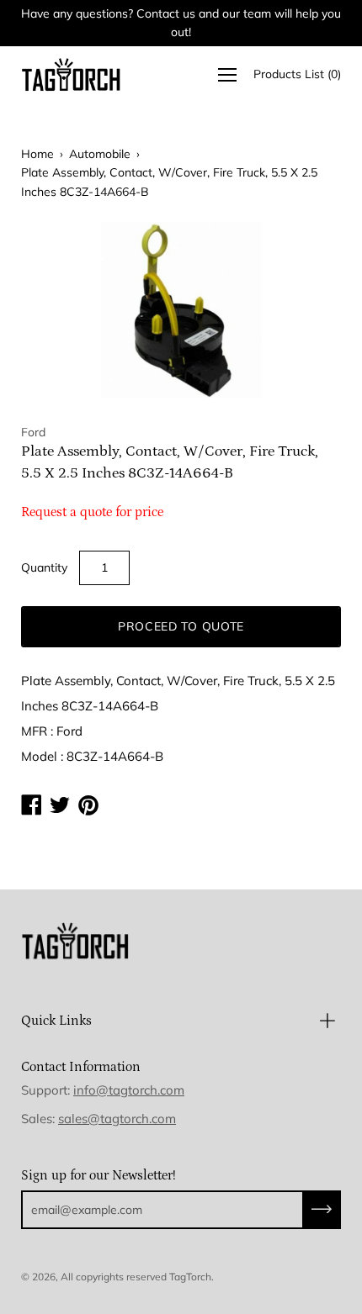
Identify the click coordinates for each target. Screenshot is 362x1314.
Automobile (99, 153)
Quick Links (56, 1020)
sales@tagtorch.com (117, 1119)
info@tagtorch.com (128, 1090)
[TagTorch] (71, 74)
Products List (297, 74)
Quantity (44, 567)
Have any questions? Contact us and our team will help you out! (181, 23)
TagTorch (190, 1276)
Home (37, 153)
